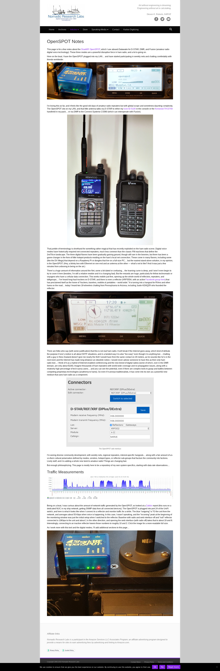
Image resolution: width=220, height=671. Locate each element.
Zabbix (149, 506)
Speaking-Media (99, 29)
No (162, 667)
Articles (73, 29)
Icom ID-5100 (130, 109)
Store (85, 29)
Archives (62, 29)
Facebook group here (155, 279)
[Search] (170, 29)
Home (51, 29)
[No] (217, 667)
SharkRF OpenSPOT (90, 49)
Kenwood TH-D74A (164, 109)
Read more (173, 667)
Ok (155, 667)
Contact (115, 29)
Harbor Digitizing (131, 29)
